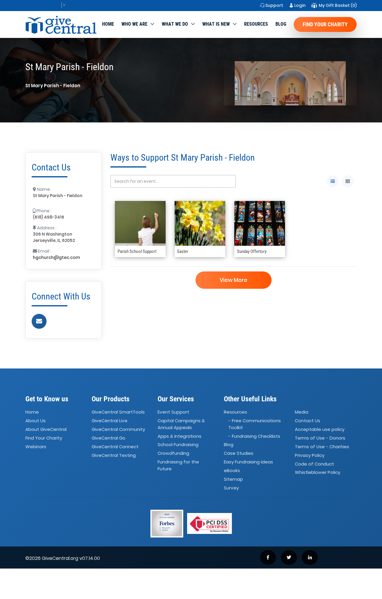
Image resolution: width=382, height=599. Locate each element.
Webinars (35, 446)
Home (108, 24)
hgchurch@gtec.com (56, 257)
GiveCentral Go (108, 438)
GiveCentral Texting (114, 455)
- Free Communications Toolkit (254, 424)
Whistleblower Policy (317, 472)
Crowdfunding (173, 453)
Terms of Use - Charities (322, 446)
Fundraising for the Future (178, 465)
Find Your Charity (325, 24)
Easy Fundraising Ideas (248, 462)
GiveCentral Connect (115, 446)
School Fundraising (178, 445)
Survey (231, 488)
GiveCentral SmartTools (118, 412)
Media (301, 412)
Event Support (173, 412)
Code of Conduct (314, 464)
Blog (280, 24)
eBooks (232, 470)
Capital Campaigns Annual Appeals (181, 424)
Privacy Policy (309, 455)
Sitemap (233, 479)
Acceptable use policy (319, 429)
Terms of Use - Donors (320, 438)
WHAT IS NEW (216, 24)
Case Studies (238, 453)
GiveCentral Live (109, 420)
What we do (175, 24)
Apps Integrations (179, 436)
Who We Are (134, 24)
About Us (35, 420)
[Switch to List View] (333, 181)
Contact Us (307, 420)
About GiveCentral (46, 429)
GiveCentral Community (118, 429)
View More (233, 280)
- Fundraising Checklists (254, 436)
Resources (256, 24)
